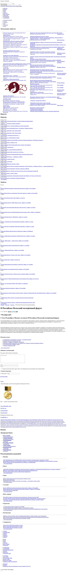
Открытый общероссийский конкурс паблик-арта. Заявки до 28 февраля (17, 231)
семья (54, 424)
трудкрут (13, 425)
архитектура (17, 424)
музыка (42, 422)
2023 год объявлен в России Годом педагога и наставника (43, 81)
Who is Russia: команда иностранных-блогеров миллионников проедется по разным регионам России (26, 517)
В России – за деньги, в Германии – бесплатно (13, 342)
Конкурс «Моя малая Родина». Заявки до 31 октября (12, 250)
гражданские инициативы (46, 423)
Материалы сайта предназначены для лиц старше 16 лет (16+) (17, 566)
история (18, 422)
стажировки (41, 424)
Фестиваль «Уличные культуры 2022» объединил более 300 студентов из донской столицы (23, 499)
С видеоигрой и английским (36, 110)
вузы (46, 419)
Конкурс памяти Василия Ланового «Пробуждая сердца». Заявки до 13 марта (18, 236)
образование (5, 24)
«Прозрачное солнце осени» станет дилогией (40, 102)
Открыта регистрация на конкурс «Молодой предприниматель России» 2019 (18, 302)
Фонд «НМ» (6, 556)
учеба (10, 425)
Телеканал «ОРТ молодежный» (10, 561)
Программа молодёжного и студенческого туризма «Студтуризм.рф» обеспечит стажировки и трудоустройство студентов (30, 461)
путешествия (3, 425)
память (62, 421)
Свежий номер (6, 532)
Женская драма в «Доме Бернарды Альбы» (10, 137)
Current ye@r (4, 373)
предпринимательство (11, 422)
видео (4, 23)
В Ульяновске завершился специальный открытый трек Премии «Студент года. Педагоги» (21, 175)
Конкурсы (5, 552)
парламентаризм (30, 425)
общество (5, 8)
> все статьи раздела (5, 347)
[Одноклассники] (11, 312)
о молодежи (7, 448)
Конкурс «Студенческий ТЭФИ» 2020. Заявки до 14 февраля (14, 283)
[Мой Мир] (17, 312)
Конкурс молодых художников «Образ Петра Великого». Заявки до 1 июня (17, 226)
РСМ (10, 423)
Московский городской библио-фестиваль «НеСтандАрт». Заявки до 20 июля (18, 207)
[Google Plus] (10, 312)
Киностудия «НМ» (7, 560)
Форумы (5, 551)
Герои (4, 11)
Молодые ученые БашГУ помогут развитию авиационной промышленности (20, 470)
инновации (3, 424)
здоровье (54, 421)
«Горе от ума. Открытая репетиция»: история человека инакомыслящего (17, 121)
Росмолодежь (60, 419)
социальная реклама (58, 425)
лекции (7, 423)
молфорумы (21, 421)
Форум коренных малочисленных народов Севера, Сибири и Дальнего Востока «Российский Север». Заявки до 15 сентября (28, 293)
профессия (23, 423)
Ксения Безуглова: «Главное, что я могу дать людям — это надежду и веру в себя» (21, 481)
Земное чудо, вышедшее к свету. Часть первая (11, 133)
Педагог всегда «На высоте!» (7, 147)
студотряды (37, 425)
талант (63, 425)
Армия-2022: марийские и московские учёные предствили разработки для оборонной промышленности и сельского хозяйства (31, 469)
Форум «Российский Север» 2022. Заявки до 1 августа (13, 198)
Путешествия (6, 16)
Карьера (5, 9)
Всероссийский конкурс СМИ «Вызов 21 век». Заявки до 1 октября (16, 202)
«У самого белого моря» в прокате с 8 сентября (13, 506)
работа (59, 423)
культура (30, 422)
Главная (2, 304)
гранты (12, 423)
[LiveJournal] (14, 312)
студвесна (29, 423)
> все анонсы (3, 303)
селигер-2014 (12, 424)
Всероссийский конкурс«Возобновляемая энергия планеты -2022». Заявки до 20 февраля (20, 212)
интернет (26, 424)
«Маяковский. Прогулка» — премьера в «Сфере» (11, 156)
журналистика (50, 422)
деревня (7, 425)
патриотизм (3, 421)
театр (38, 422)
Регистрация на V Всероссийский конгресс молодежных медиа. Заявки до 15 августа (20, 278)
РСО (24, 424)
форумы (43, 419)
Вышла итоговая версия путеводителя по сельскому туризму (16, 518)
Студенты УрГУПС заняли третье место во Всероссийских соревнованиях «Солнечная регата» (24, 498)
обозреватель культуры (8, 438)
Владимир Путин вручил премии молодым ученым (41, 69)
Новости (5, 533)
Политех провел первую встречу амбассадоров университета (16, 471)
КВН (49, 424)
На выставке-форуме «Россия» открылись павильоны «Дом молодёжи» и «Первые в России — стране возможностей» (46, 38)
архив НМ (26, 422)
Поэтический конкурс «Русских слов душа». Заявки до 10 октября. (15, 255)
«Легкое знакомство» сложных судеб (9, 142)
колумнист (7, 441)
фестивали (54, 419)
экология (64, 424)
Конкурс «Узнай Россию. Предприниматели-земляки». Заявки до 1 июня (17, 221)
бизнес (46, 422)
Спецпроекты (6, 17)
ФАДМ (25, 421)
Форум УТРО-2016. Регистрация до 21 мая (12, 527)
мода (22, 425)
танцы (62, 423)
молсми (56, 424)
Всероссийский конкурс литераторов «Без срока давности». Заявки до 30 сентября (19, 193)
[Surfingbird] (15, 312)
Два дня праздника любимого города (11, 344)
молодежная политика (7, 20)
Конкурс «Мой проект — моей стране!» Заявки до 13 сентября (14, 240)
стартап (8, 424)
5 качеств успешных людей (9, 345)
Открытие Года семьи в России (7, 159)
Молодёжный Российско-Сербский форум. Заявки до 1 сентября (15, 245)
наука (43, 421)
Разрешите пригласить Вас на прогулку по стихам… (12, 152)
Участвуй (5, 13)
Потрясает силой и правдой (36, 108)
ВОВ (32, 423)
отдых (37, 423)
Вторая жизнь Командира (9, 479)
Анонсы (5, 534)
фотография (17, 425)
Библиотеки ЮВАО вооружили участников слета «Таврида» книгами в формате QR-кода (23, 343)
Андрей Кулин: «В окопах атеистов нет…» (10, 135)
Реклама (5, 565)
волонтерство (3, 422)
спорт (45, 421)
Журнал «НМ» (6, 559)
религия (40, 423)
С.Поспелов (60, 424)
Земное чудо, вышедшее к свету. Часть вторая (11, 130)
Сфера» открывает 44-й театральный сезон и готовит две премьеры (16, 144)
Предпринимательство (8, 549)
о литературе (8, 443)
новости (3, 419)
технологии (25, 425)
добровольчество (9, 421)
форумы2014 (34, 422)
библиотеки (46, 424)
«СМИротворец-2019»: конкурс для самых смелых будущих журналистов (17, 297)
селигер (21, 424)
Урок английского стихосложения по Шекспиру (11, 149)
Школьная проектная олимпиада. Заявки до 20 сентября (13, 288)
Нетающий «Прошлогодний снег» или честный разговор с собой (44, 97)
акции (56, 423)
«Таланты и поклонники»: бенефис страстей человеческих (43, 104)
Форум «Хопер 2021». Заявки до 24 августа (10, 259)
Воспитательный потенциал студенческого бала (14, 101)
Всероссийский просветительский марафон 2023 (41, 80)
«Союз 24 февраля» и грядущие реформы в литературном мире (15, 125)
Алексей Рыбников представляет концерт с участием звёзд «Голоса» (18, 507)
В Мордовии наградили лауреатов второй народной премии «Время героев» (47, 47)
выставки (53, 423)
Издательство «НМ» (7, 558)
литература (49, 421)
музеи (34, 425)
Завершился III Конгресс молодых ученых (39, 36)
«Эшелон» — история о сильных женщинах (10, 123)
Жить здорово (6, 14)
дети (40, 422)
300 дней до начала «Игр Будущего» (38, 59)
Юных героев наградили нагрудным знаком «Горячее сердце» (17, 478)
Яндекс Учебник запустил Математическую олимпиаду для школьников (19, 462)
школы (14, 421)
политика (22, 422)
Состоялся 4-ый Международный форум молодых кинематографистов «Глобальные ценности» (22, 140)
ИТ (52, 425)
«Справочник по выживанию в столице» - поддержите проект (17, 339)
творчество (5, 22)
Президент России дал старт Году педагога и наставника (42, 66)
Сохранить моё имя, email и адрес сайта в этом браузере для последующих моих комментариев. (23, 368)
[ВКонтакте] (8, 312)
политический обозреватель (9, 446)
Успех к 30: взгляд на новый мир (10, 490)
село (20, 423)
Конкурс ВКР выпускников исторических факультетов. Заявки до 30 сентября (18, 188)
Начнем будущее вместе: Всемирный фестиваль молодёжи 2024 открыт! (46, 32)
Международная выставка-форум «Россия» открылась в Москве (15, 168)
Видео (4, 539)
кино (17, 421)
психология (46, 425)
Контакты (5, 563)
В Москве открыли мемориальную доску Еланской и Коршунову (44, 111)
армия (65, 425)
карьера (4, 26)
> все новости (4, 179)
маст (5, 424)
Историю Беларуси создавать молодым (12, 340)
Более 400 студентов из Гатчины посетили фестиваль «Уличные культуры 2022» (21, 497)
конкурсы (50, 419)
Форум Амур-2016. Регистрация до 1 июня (12, 526)
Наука (4, 10)
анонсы (27, 419)
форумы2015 (3, 423)
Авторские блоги (7, 553)
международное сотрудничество (34, 421)
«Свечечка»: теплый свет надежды (38, 100)
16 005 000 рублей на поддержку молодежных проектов (42, 51)
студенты (5, 21)
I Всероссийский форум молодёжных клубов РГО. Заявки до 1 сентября (17, 264)
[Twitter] (13, 312)
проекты (63, 422)
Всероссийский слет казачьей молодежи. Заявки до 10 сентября (15, 269)
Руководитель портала (8, 436)
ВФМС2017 (50, 425)
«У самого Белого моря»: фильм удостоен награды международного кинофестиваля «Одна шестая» (25, 509)
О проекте (5, 555)
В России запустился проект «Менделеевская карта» (42, 64)
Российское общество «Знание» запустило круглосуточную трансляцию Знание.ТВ (19, 171)
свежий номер (18, 6)
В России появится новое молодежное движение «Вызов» (43, 76)
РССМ (51, 424)
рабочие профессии (57, 422)
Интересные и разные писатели (37, 107)
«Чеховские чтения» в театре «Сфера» (9, 173)
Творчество (5, 15)
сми (54, 425)
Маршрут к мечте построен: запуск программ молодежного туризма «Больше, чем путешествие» (24, 516)
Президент (37, 424)
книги (20, 425)
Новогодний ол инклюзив (6, 161)
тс (26, 423)
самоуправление (32, 424)
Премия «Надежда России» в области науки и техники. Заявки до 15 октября (18, 274)
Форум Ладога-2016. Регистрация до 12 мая (13, 525)
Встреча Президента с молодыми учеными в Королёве (13, 178)
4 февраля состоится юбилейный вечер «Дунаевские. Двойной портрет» (17, 128)
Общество (5, 535)
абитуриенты (16, 423)
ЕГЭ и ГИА (42, 425)
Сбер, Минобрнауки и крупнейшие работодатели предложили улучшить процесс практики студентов (26, 460)
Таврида (34, 423)
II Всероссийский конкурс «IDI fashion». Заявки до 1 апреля (14, 217)
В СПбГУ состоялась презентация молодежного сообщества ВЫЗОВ (45, 60)
